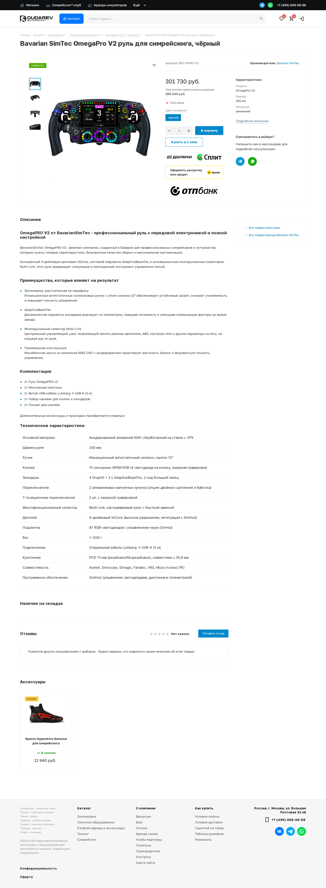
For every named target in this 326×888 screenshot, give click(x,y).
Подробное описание (252, 121)
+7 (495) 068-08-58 (291, 5)
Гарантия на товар (209, 828)
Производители (148, 851)
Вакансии (143, 816)
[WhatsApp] (270, 5)
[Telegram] (262, 5)
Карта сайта (145, 862)
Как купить (204, 808)
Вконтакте (279, 831)
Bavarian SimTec (288, 63)
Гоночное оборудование (95, 822)
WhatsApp (301, 831)
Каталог (84, 808)
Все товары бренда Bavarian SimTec (274, 235)
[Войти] (301, 18)
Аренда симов (147, 834)
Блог (139, 822)
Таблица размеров (209, 834)
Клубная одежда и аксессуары (101, 828)
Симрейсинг (86, 839)
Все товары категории (264, 227)
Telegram (290, 831)
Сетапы (141, 828)
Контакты (143, 857)
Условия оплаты (207, 816)
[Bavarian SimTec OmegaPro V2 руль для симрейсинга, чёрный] (99, 127)
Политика (143, 845)
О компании (145, 808)
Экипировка (86, 816)
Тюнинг (83, 834)
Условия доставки (209, 822)
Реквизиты (203, 839)
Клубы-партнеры (149, 839)
